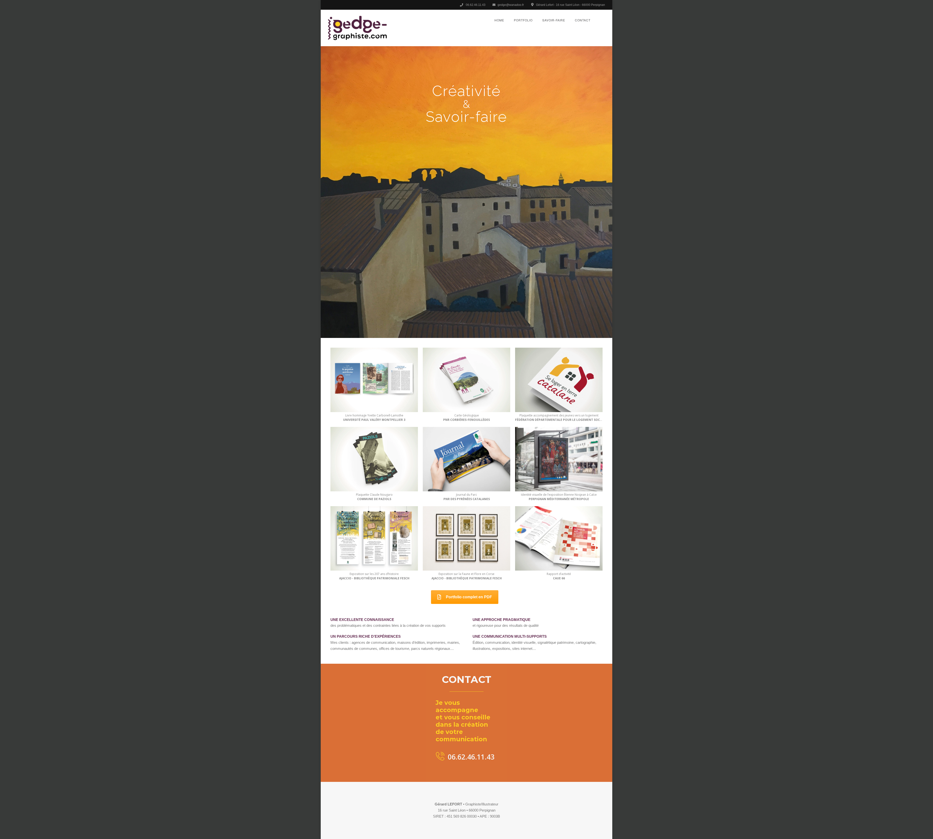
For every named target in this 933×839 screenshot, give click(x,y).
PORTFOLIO (523, 20)
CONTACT (582, 20)
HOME (499, 20)
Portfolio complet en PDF (469, 597)
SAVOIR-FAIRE (553, 20)
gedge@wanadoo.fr (511, 5)
